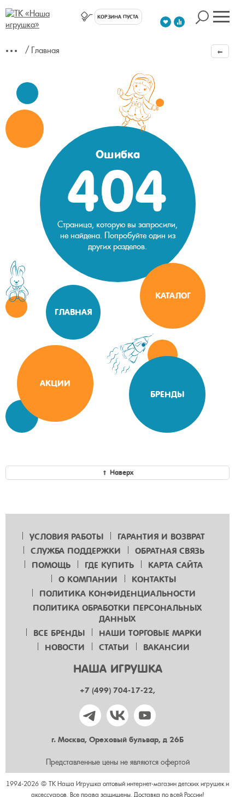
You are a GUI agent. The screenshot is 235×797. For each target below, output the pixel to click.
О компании (88, 579)
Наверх (121, 472)
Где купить (109, 565)
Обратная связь (169, 551)
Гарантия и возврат (161, 537)
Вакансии (166, 647)
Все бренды (59, 633)
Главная (45, 50)
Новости (65, 647)
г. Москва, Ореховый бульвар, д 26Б (117, 739)
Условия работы (66, 537)
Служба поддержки (76, 551)
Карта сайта (175, 565)
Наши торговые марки (150, 633)
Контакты (154, 579)
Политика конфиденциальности (117, 594)
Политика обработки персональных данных (117, 613)
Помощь (51, 565)
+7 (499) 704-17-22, (117, 690)
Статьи (114, 647)
